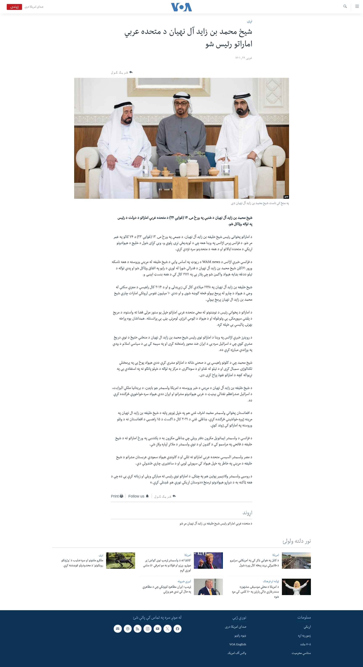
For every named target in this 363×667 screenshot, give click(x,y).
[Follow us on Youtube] (158, 629)
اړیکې (307, 627)
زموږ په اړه (304, 636)
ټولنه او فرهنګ (271, 582)
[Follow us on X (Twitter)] (167, 629)
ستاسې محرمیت (301, 653)
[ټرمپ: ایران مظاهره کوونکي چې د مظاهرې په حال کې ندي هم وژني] (208, 587)
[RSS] (138, 629)
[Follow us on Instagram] (147, 629)
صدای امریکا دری (34, 7)
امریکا (275, 555)
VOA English (237, 645)
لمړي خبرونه (184, 582)
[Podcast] (128, 629)
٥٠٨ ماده (305, 645)
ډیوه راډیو (240, 636)
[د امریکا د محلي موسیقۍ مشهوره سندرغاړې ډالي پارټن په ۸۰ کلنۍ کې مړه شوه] (296, 587)
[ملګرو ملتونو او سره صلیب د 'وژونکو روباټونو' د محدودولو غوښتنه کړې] (120, 560)
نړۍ (249, 21)
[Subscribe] (118, 629)
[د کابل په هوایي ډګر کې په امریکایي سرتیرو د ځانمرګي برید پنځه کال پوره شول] (296, 560)
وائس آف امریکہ (237, 653)
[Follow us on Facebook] (178, 629)
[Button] (122, 72)
